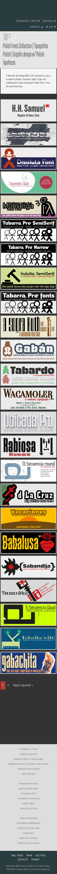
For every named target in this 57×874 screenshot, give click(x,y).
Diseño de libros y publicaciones (28, 759)
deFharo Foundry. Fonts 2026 (28, 8)
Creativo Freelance (28, 818)
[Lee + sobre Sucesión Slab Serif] (28, 191)
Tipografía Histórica (28, 784)
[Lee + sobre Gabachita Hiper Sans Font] (28, 672)
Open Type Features (28, 838)
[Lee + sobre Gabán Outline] (28, 360)
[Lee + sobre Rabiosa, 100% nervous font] (28, 456)
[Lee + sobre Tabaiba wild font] (28, 648)
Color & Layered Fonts (28, 789)
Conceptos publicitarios (28, 843)
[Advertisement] (28, 714)
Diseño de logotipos (28, 754)
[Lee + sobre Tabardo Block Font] (28, 384)
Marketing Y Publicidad (28, 828)
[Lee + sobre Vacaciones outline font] (28, 528)
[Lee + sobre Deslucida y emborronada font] (28, 143)
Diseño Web (28, 833)
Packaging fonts (28, 794)
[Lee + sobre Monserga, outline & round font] (28, 215)
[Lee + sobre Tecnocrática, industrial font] (28, 600)
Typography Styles (28, 749)
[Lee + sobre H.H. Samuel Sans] (28, 119)
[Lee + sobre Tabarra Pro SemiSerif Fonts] (28, 239)
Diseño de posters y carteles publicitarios (28, 764)
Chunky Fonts (28, 803)
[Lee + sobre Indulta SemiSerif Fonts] (28, 288)
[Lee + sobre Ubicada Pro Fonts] (28, 432)
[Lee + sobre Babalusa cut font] (28, 552)
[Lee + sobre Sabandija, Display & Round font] (28, 576)
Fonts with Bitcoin (28, 808)
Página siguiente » (23, 685)
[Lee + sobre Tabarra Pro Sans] (28, 312)
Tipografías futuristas (29, 799)
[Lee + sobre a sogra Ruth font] (28, 336)
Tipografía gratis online (28, 769)
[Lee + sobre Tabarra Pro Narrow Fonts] (28, 263)
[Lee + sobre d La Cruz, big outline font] (28, 504)
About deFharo (28, 774)
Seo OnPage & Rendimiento (28, 823)
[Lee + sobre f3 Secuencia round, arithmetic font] (28, 480)
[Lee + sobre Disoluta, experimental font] (28, 168)
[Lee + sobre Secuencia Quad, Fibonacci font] (28, 624)
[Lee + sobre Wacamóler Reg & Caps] (28, 408)
